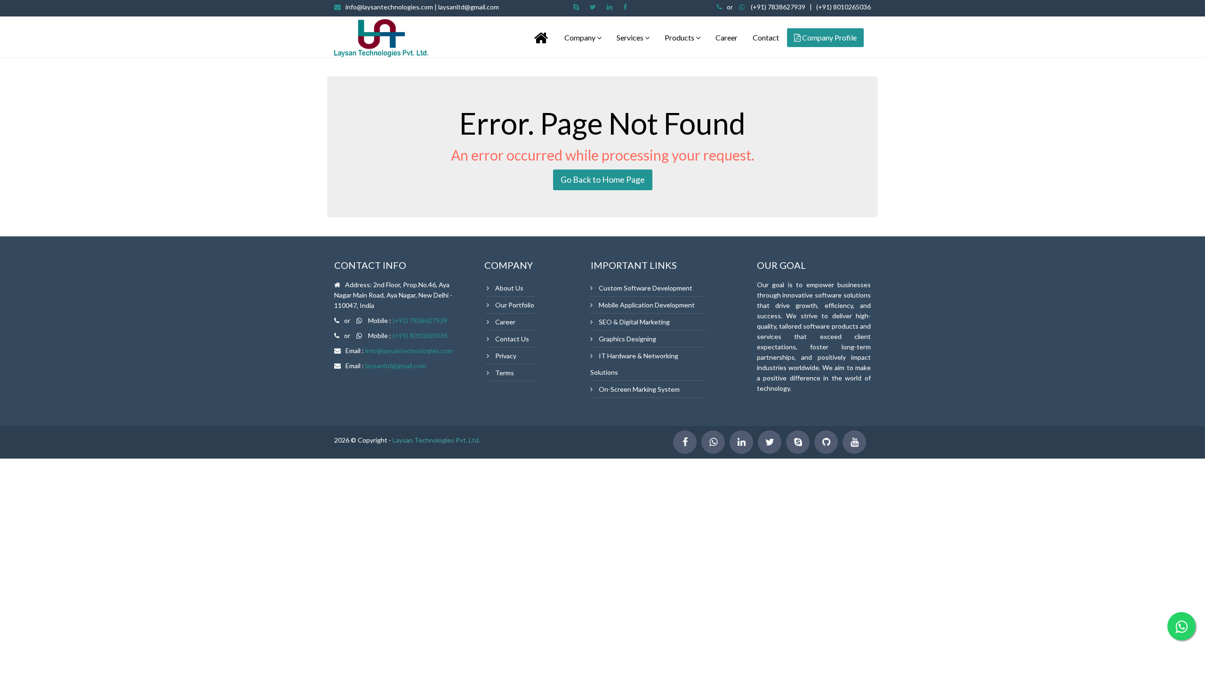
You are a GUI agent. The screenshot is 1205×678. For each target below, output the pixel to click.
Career (726, 37)
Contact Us (512, 339)
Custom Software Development (645, 288)
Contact (766, 37)
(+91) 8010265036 (843, 7)
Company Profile (829, 37)
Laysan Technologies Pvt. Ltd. (436, 440)
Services (631, 37)
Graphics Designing (627, 339)
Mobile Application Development (647, 305)
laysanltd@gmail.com (395, 366)
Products (680, 37)
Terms (504, 373)
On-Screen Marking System (639, 389)
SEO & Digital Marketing (634, 322)
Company (580, 37)
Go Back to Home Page (603, 179)
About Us (509, 288)
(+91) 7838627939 (778, 7)
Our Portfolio (514, 305)
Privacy (505, 356)
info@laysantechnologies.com (422, 7)
